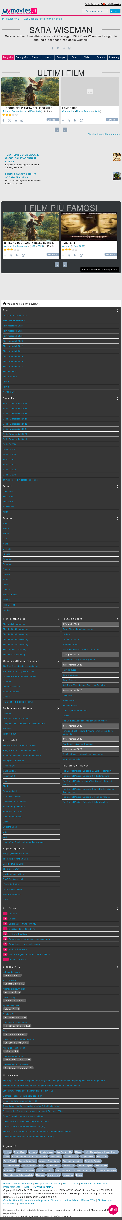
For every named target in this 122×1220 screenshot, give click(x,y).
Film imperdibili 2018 (13, 366)
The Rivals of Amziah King (15, 858)
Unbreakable (68, 1165)
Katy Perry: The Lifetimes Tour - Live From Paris (85, 685)
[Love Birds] (90, 91)
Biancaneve (56, 1156)
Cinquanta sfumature (72, 1161)
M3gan (78, 1152)
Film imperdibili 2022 (13, 346)
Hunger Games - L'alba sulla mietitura (21, 750)
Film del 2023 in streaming (15, 639)
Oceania (7, 713)
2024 (38, 111)
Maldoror (7, 728)
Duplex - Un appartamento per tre (18, 1039)
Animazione (8, 506)
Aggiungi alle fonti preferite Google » (44, 18)
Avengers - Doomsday (13, 760)
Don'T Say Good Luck (13, 879)
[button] (113, 1209)
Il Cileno (7, 681)
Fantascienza (18, 111)
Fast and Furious (45, 1170)
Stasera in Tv (88, 1183)
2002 (81, 246)
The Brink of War (11, 868)
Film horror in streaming (14, 654)
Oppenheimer (87, 1156)
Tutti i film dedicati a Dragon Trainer (101, 1152)
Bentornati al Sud (11, 791)
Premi (34, 57)
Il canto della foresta (12, 816)
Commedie (8, 491)
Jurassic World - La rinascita (16, 1064)
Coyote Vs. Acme (71, 674)
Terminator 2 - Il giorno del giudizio (79, 659)
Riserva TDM (88, 1200)
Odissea (13, 918)
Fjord (5, 786)
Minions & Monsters (18, 949)
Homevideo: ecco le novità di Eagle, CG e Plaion (26, 1121)
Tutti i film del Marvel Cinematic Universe (75, 1170)
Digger (6, 831)
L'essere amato (10, 826)
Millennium (9, 1170)
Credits (7, 1200)
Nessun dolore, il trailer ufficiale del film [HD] (24, 1126)
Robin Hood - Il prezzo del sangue (25, 944)
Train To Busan (70, 669)
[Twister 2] (89, 226)
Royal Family (10, 1161)
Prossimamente (11, 1186)
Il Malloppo (68, 695)
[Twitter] (58, 48)
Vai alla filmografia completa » (104, 133)
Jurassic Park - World (49, 1161)
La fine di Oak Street (18, 933)
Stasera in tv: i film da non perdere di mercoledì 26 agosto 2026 (33, 1111)
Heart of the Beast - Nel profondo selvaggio (23, 842)
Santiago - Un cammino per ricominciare (22, 755)
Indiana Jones (53, 1165)
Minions (7, 1152)
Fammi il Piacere (70, 705)
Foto (74, 57)
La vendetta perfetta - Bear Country (19, 676)
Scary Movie (20, 1152)
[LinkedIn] (63, 48)
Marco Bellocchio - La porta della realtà (81, 649)
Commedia (68, 111)
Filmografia (22, 57)
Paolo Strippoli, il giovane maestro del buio (23, 1116)
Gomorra (33, 1152)
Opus (6, 1156)
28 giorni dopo (46, 1152)
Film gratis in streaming (14, 624)
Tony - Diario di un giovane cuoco (19, 671)
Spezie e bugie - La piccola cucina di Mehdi (83, 754)
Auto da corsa (29, 1165)
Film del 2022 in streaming (15, 644)
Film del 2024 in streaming (15, 634)
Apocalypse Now (11, 1005)
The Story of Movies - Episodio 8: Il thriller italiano (86, 775)
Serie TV (67, 1183)
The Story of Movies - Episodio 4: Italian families (85, 802)
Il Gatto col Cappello (12, 796)
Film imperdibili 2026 (13, 325)
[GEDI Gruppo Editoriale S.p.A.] (104, 4)
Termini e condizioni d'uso (65, 1200)
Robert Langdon (85, 1165)
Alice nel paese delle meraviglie (18, 1175)
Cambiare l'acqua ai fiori (14, 801)
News (48, 57)
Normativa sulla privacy (36, 1200)
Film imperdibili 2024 (13, 335)
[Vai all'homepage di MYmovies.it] (19, 13)
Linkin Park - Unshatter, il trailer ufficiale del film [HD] (28, 1090)
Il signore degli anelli (106, 1170)
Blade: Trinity (9, 997)
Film (37, 1183)
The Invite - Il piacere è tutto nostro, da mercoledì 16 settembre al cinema (37, 1131)
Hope (5, 781)
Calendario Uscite (51, 1183)
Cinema (101, 57)
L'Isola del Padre (11, 884)
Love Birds (69, 108)
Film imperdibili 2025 (13, 330)
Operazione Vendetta (13, 1056)
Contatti (17, 1200)
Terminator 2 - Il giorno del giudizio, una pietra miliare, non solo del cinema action (41, 1085)
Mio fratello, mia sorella (14, 1047)
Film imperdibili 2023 (13, 341)
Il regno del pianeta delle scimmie (27, 108)
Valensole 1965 (10, 733)
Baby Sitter (102, 1156)
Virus (41, 1165)
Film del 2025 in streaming (15, 629)
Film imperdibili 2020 (13, 356)
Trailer (25, 1186)
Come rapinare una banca (75, 710)
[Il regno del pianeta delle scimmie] (30, 91)
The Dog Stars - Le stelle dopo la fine (20, 666)
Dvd (76, 1183)
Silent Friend (69, 700)
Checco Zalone (71, 1156)
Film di (6, 381)
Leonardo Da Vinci (27, 1161)
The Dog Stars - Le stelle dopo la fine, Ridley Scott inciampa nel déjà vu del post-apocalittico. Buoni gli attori (54, 1080)
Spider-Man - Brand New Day (22, 923)
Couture (7, 696)
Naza (5, 899)
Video (87, 57)
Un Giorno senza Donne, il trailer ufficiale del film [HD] (28, 1136)
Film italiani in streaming (14, 649)
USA (31, 111)
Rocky (79, 1175)
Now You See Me (64, 1152)
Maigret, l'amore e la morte (15, 853)
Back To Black (9, 980)
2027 (5, 315)
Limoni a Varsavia (11, 686)
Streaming (114, 57)
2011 (97, 111)
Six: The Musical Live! (13, 863)
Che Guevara (54, 1175)
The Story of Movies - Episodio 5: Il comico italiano (86, 796)
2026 (12, 315)
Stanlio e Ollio (9, 1014)
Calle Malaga (9, 770)
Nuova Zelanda (84, 111)
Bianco (6, 821)
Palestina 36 (9, 775)
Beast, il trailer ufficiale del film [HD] (20, 1100)
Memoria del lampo (12, 894)
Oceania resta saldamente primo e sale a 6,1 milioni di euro (31, 1106)
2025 (18, 315)
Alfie (5, 1030)
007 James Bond (11, 1165)
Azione (6, 111)
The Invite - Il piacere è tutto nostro (19, 745)
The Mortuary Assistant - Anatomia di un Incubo (85, 720)
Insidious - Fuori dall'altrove (16, 718)
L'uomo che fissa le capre (15, 1022)
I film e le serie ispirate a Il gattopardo (29, 1156)
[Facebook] (52, 48)
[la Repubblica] (115, 4)
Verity (5, 836)
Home (6, 1183)
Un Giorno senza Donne (14, 874)
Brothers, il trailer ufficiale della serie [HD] (22, 1095)
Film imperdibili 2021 (13, 351)
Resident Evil (9, 765)
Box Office (102, 1183)
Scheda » (53, 119)
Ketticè (66, 715)
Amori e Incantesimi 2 (73, 759)
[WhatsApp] (69, 48)
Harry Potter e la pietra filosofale (18, 701)
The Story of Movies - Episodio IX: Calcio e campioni (87, 770)
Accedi (115, 11)
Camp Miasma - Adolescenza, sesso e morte (24, 723)
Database (27, 1183)
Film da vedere (10, 371)
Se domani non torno (13, 811)
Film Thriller (8, 496)
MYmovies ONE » (11, 18)
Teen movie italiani (25, 1170)
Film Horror (8, 501)
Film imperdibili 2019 (13, 361)
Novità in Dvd (9, 391)
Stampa (61, 57)
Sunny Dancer (69, 680)
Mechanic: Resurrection (14, 988)
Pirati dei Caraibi (92, 1161)
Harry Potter (101, 1165)
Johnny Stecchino (11, 971)
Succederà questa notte (14, 806)
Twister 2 (69, 242)
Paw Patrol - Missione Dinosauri (78, 743)
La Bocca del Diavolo (13, 889)
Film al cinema (10, 376)
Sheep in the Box (11, 691)
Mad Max (40, 1175)
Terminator (68, 1175)
